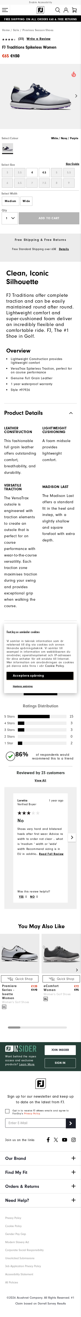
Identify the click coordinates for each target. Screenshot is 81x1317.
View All (40, 780)
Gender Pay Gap (15, 1234)
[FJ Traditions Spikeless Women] (40, 100)
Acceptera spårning (28, 675)
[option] (40, 100)
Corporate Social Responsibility (24, 1250)
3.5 (20, 172)
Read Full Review (51, 854)
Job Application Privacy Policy (23, 1266)
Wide (26, 201)
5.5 (69, 172)
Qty (4, 210)
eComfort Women (51, 988)
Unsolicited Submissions (19, 1258)
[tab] (74, 10)
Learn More (27, 1064)
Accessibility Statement (19, 1274)
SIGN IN (60, 1063)
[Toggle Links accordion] (40, 1158)
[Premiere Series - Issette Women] (19, 972)
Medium (10, 201)
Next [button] (76, 96)
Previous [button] (4, 96)
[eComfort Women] (61, 972)
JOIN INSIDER (60, 1050)
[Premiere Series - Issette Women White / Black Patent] (4, 1007)
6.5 (20, 183)
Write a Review (38, 38)
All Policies (11, 1282)
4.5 (44, 172)
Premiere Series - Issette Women (9, 992)
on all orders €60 (29, 18)
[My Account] (66, 10)
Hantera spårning (23, 686)
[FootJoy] (40, 10)
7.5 (44, 183)
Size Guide (72, 164)
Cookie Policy (54, 666)
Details (64, 249)
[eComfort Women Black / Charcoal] (46, 999)
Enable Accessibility (40, 2)
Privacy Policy (32, 1113)
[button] (5, 10)
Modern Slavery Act (17, 1242)
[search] (58, 10)
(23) (21, 38)
